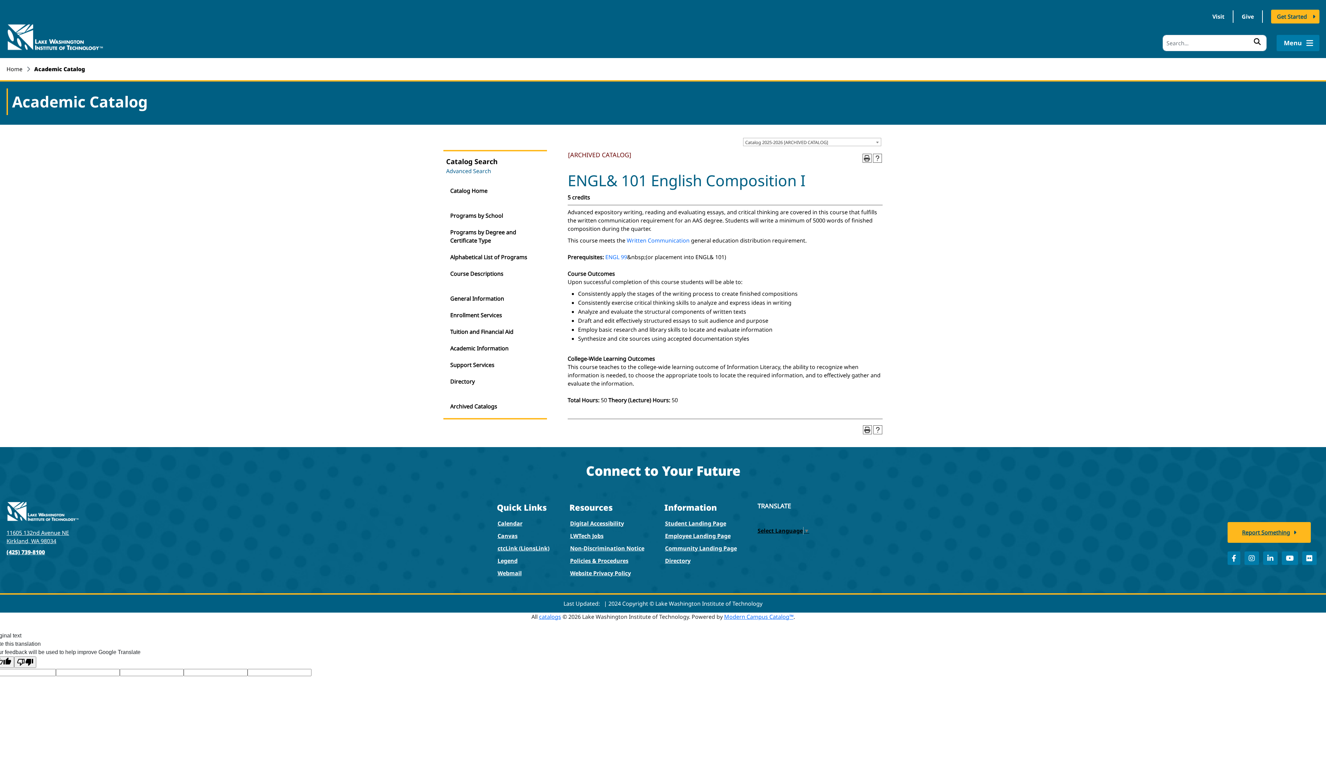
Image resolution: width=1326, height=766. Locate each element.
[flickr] (1309, 558)
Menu (1294, 43)
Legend (508, 561)
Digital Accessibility (597, 523)
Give (1248, 16)
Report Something (1266, 532)
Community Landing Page (701, 548)
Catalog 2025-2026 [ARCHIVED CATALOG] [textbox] (786, 142)
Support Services (472, 365)
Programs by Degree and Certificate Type (483, 236)
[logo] (55, 36)
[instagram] (1252, 558)
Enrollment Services (476, 315)
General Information (477, 298)
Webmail (510, 573)
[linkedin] (1270, 558)
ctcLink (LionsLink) (523, 548)
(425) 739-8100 (26, 552)
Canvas (508, 536)
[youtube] (1290, 558)
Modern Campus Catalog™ (759, 617)
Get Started (1292, 16)
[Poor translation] (25, 662)
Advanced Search (468, 171)
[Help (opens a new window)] (877, 158)
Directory (462, 381)
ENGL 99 (616, 257)
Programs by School (476, 215)
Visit (1218, 16)
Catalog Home (469, 191)
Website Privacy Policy (600, 573)
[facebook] (1234, 558)
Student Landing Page (695, 523)
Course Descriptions (476, 273)
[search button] (1257, 41)
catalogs (550, 617)
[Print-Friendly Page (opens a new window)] (867, 158)
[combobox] (812, 142)
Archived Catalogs (473, 406)
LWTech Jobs (587, 536)
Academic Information (479, 348)
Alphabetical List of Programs (488, 257)
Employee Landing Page (698, 536)
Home (14, 69)
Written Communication (658, 240)
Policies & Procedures (599, 561)
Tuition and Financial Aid (481, 331)
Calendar (510, 523)
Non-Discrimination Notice (607, 548)
